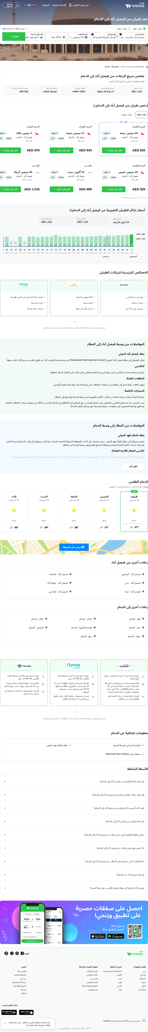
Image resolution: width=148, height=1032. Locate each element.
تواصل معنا (21, 971)
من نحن (23, 979)
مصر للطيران (93, 990)
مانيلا (143, 982)
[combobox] (132, 37)
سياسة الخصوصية (19, 982)
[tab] (141, 114)
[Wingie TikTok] (6, 954)
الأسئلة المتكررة (20, 975)
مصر (120, 979)
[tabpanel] (74, 160)
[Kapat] (5, 1024)
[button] (131, 240)
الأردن (119, 986)
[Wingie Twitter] (12, 954)
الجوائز (23, 993)
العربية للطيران (92, 982)
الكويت (119, 975)
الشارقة (143, 979)
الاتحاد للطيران (92, 975)
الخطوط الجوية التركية (90, 986)
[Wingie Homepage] (135, 5)
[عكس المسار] (117, 36)
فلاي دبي (94, 979)
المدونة (23, 990)
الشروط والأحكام (19, 986)
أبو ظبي (143, 975)
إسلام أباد (142, 990)
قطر (120, 990)
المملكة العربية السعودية (135, 67)
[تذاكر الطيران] (147, 67)
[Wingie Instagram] (17, 954)
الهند (120, 982)
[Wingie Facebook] (22, 954)
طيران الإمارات (92, 971)
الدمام (123, 67)
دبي (144, 971)
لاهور (144, 986)
